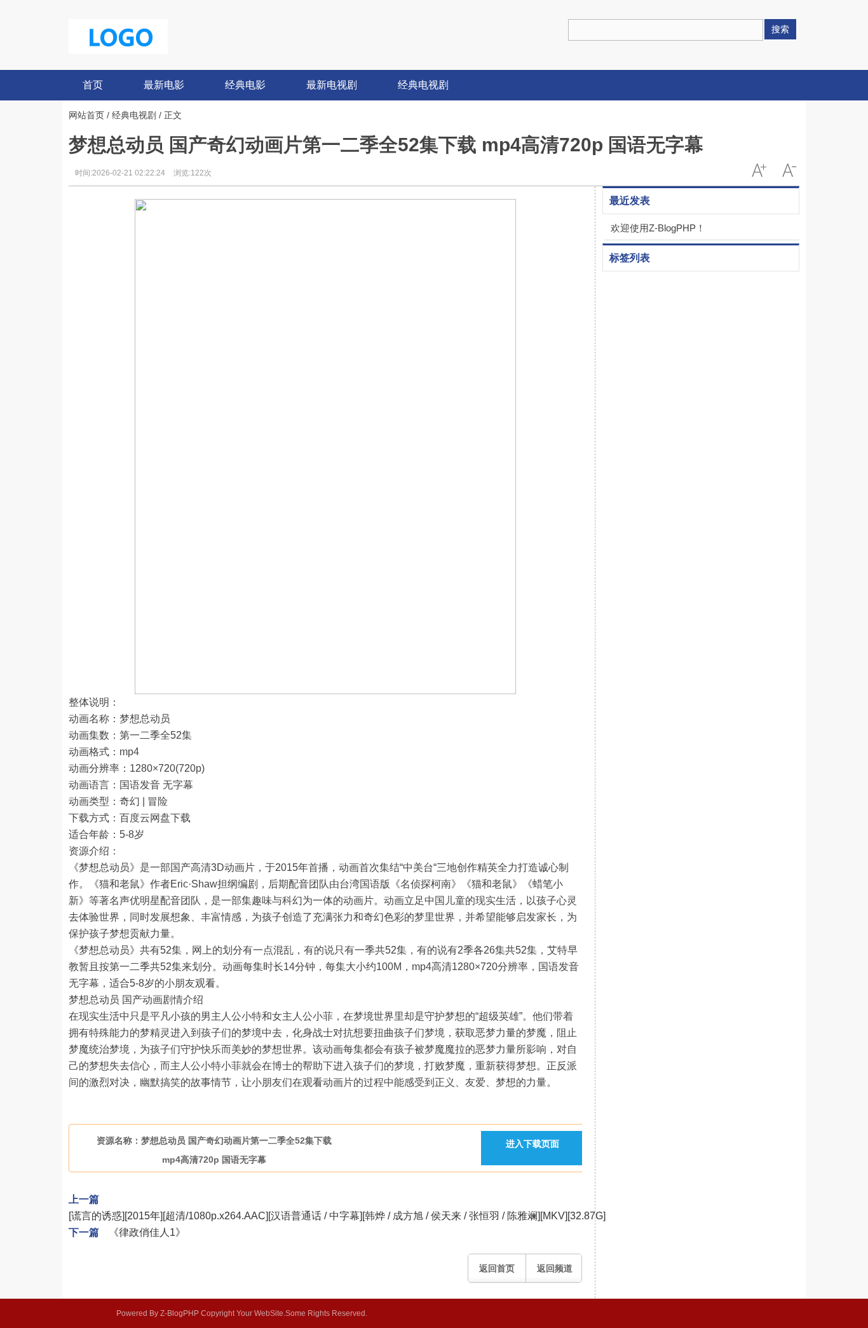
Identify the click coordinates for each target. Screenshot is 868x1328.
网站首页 (86, 115)
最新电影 (164, 84)
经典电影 (245, 84)
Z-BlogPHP (179, 1313)
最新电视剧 (331, 84)
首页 (93, 84)
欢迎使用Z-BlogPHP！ (658, 227)
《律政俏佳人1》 (147, 1232)
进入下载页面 (532, 1144)
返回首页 (497, 1268)
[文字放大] (759, 170)
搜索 (780, 29)
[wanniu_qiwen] (118, 36)
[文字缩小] (789, 170)
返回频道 (555, 1268)
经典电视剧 (423, 84)
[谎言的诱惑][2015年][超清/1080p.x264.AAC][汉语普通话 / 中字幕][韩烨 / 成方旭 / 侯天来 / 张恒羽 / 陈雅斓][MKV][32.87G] (337, 1215)
